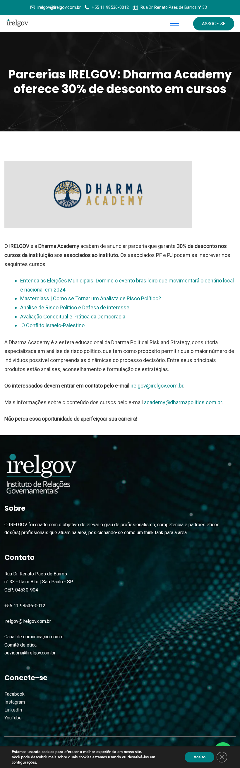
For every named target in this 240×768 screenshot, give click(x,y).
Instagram (14, 702)
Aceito (199, 757)
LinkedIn (13, 710)
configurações (24, 762)
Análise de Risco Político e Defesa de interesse (74, 307)
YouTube (13, 718)
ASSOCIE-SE (213, 23)
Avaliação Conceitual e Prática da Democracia (72, 316)
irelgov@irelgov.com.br (59, 7)
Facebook (14, 694)
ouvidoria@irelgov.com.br (30, 653)
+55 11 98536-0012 (110, 7)
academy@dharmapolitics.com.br (183, 402)
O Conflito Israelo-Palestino (53, 325)
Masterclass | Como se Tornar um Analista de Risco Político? (90, 298)
